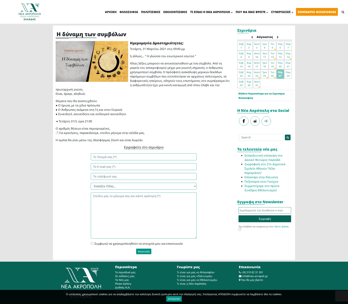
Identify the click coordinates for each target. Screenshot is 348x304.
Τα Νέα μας (122, 280)
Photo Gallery (123, 283)
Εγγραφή (265, 219)
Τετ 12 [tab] (272, 55)
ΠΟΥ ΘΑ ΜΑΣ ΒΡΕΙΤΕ (251, 12)
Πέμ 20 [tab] (280, 64)
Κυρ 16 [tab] (249, 64)
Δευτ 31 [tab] (257, 83)
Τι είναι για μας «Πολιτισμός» (194, 276)
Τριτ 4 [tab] (264, 45)
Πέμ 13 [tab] (280, 55)
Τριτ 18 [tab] (264, 64)
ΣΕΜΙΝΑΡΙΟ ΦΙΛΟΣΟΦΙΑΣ (317, 12)
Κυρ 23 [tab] (249, 74)
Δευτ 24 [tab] (257, 74)
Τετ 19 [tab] (272, 64)
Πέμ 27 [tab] (280, 74)
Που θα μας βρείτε (252, 280)
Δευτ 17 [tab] (257, 64)
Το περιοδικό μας (125, 272)
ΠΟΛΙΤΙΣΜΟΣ (150, 12)
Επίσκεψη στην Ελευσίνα (261, 177)
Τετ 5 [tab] (272, 45)
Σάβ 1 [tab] (241, 45)
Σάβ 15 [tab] (241, 64)
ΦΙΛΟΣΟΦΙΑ (128, 12)
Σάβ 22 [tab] (241, 74)
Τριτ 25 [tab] (264, 74)
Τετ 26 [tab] (272, 74)
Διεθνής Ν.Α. (122, 287)
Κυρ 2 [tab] (249, 45)
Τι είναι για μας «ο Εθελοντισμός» (197, 280)
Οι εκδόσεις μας (124, 276)
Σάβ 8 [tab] (241, 55)
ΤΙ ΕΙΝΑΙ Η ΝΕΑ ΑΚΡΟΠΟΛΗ (210, 12)
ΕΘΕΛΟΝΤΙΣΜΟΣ (175, 12)
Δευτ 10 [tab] (257, 55)
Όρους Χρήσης (281, 226)
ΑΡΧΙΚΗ (111, 12)
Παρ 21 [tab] (288, 64)
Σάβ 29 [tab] (241, 83)
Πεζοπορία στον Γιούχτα (261, 181)
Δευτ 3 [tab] (257, 45)
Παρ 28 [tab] (288, 74)
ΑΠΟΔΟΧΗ (174, 299)
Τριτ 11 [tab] (264, 55)
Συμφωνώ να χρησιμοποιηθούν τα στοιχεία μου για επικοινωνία (138, 244)
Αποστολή (144, 251)
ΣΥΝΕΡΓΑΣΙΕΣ (281, 12)
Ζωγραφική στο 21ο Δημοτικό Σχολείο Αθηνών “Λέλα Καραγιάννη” (265, 168)
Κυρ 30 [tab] (249, 83)
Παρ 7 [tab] (288, 45)
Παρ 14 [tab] (288, 55)
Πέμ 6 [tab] (280, 45)
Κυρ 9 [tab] (249, 55)
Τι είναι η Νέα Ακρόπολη (191, 283)
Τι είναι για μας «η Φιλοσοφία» (195, 272)
